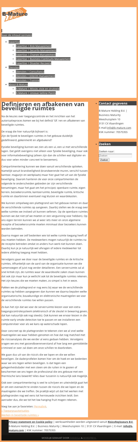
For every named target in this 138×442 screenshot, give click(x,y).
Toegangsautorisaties (15, 410)
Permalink (40, 406)
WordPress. (89, 437)
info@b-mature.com (119, 127)
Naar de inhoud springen (16, 35)
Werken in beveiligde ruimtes (20, 415)
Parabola (75, 437)
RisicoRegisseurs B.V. (120, 422)
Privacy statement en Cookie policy (30, 422)
